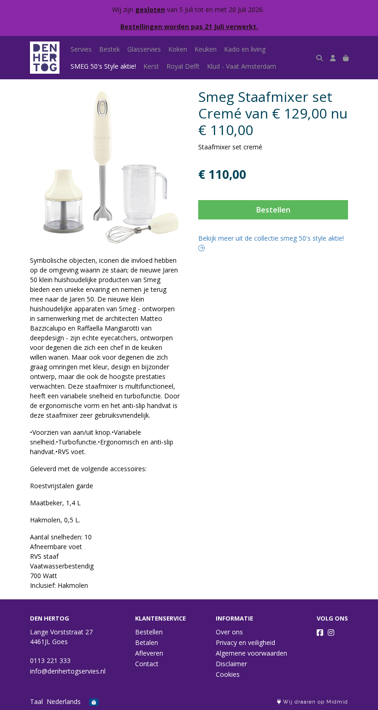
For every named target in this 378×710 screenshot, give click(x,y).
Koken (177, 49)
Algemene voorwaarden (251, 653)
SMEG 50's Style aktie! (103, 66)
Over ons (229, 631)
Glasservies (144, 49)
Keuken (206, 49)
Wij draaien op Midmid (314, 702)
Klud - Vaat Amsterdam (241, 66)
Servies (81, 49)
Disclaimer (231, 663)
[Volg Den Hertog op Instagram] (331, 632)
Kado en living (245, 49)
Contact (147, 663)
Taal (36, 701)
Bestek (109, 49)
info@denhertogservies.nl (68, 671)
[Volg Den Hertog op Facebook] (320, 632)
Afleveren (149, 653)
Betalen (146, 642)
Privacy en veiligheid (245, 642)
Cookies (228, 674)
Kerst (151, 66)
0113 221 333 (50, 660)
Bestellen (273, 210)
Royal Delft (183, 66)
